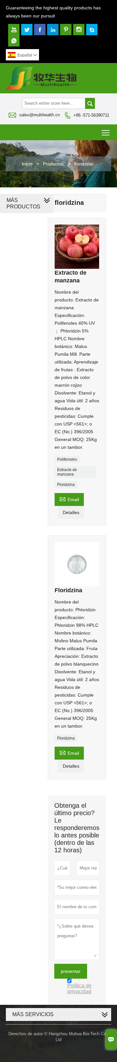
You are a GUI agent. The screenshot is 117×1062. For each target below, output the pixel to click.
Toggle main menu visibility (105, 132)
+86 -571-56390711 (91, 115)
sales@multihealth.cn (39, 114)
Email (69, 498)
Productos (53, 163)
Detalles (71, 512)
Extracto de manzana (67, 472)
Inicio (27, 163)
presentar (71, 971)
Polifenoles (67, 459)
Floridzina (66, 484)
